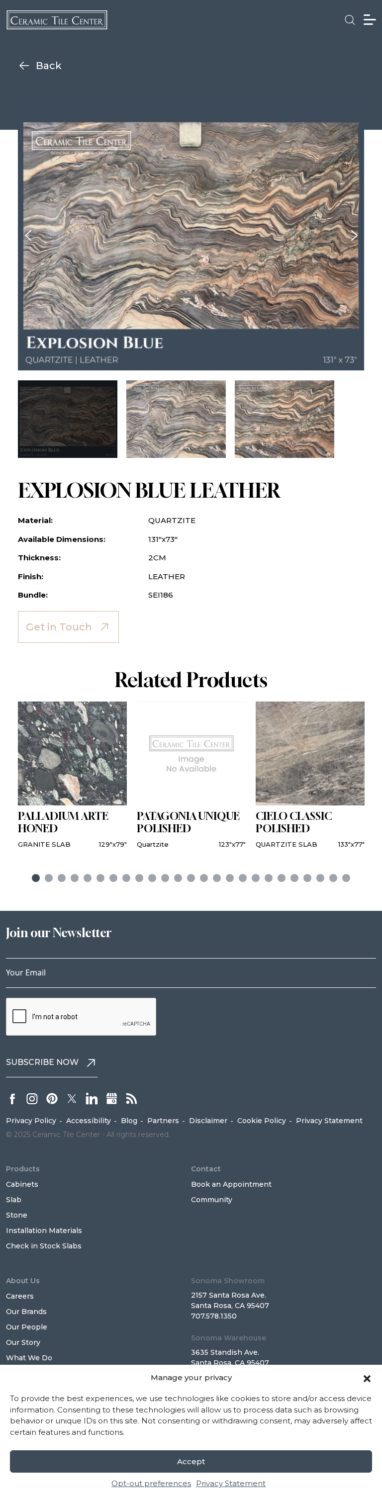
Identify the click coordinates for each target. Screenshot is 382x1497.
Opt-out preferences (151, 1483)
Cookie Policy (261, 1120)
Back (49, 66)
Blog (129, 1120)
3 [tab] (62, 878)
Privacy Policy (31, 1120)
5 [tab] (88, 878)
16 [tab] (230, 878)
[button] (367, 1378)
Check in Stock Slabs (44, 1245)
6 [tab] (100, 878)
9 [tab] (139, 878)
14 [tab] (204, 878)
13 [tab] (191, 878)
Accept (191, 1461)
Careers (20, 1296)
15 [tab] (217, 878)
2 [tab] (49, 878)
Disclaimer (208, 1120)
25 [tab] (346, 878)
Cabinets (22, 1184)
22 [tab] (307, 878)
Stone (16, 1215)
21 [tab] (294, 878)
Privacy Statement (231, 1483)
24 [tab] (333, 878)
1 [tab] (36, 878)
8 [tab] (126, 878)
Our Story (23, 1342)
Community (211, 1199)
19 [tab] (269, 878)
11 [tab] (165, 878)
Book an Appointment (231, 1184)
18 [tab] (256, 878)
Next (354, 235)
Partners (163, 1120)
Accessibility (88, 1120)
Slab (13, 1199)
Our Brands (26, 1311)
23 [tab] (320, 878)
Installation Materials (44, 1230)
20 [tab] (282, 878)
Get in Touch (59, 627)
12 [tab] (178, 878)
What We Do (29, 1357)
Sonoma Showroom (228, 1280)
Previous (28, 235)
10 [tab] (152, 878)
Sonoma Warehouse (228, 1337)
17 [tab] (243, 878)
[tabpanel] (72, 775)
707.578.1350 (214, 1316)
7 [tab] (113, 878)
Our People (26, 1326)
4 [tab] (75, 878)
